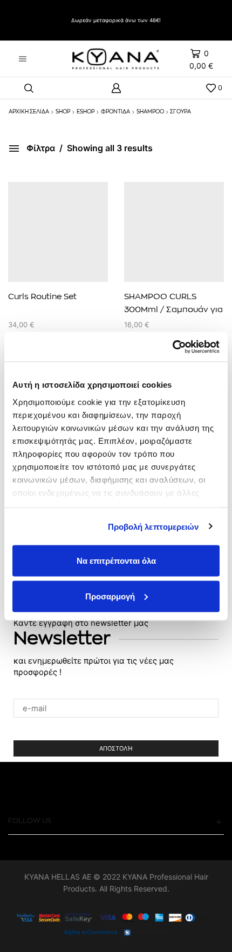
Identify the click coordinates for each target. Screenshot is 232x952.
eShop (85, 111)
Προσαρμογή (110, 595)
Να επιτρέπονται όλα (116, 560)
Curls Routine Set (42, 297)
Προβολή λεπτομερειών (153, 526)
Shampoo (150, 111)
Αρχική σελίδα (29, 111)
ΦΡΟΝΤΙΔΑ (115, 111)
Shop (63, 111)
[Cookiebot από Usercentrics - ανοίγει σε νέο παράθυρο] (172, 347)
